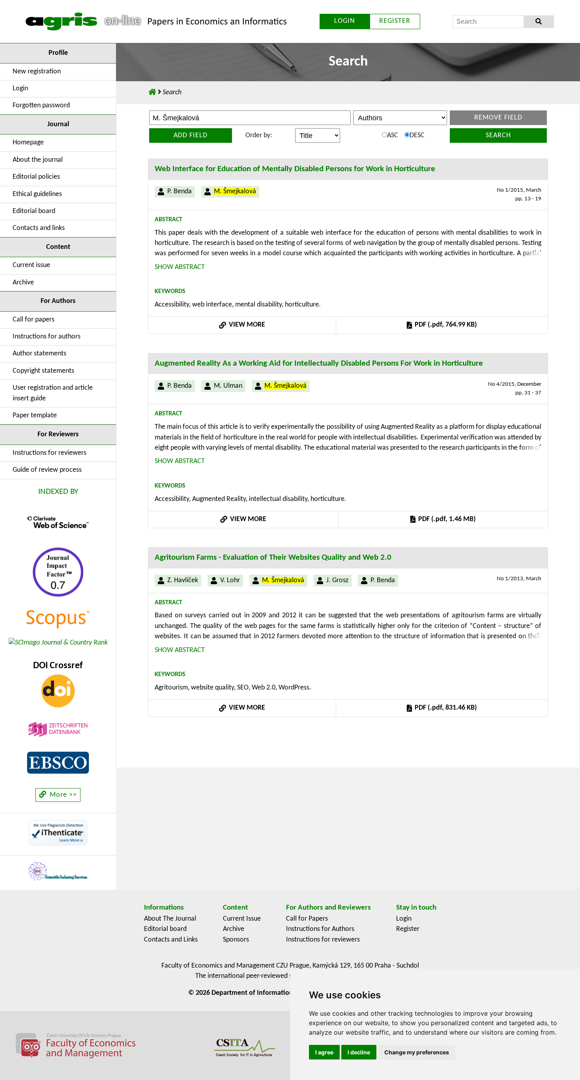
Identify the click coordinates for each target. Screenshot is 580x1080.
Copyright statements (43, 371)
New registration (37, 71)
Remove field (498, 117)
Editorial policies (36, 177)
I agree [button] (324, 1052)
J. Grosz (337, 580)
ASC (392, 135)
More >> (62, 795)
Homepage (28, 142)
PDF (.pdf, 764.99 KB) (445, 324)
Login (20, 88)
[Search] (539, 21)
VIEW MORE (246, 324)
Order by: (258, 135)
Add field (191, 135)
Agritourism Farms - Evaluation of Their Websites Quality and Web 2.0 (273, 557)
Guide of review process (47, 470)
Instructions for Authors (320, 929)
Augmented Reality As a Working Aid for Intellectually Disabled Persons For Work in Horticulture (319, 363)
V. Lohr (230, 580)
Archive (23, 282)
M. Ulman (228, 386)
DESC (417, 135)
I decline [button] (359, 1052)
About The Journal (170, 919)
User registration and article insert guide (53, 393)
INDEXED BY (58, 492)
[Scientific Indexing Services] (58, 871)
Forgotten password (41, 105)
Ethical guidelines (37, 194)
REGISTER (394, 21)
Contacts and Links (171, 939)
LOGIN (344, 21)
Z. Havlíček (182, 580)
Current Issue (242, 919)
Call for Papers (307, 919)
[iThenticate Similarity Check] (58, 833)
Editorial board (34, 211)
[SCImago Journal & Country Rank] (58, 642)
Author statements (39, 353)
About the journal (38, 160)
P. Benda (179, 191)
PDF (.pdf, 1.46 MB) (446, 519)
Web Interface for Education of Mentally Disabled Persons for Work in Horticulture (295, 169)
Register (407, 929)
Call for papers (33, 319)
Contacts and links (39, 228)
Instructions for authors (46, 336)
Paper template (35, 415)
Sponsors (236, 939)
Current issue (31, 265)
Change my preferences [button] (416, 1052)
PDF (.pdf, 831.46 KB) (445, 707)
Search (498, 135)
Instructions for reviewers (49, 453)
